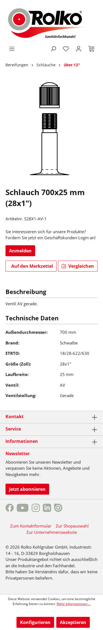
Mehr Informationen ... (74, 604)
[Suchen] (53, 49)
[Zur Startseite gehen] (51, 22)
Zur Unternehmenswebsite (51, 532)
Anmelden (20, 251)
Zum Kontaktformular (30, 526)
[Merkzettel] (66, 49)
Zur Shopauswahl (72, 526)
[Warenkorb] (91, 49)
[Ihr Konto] (78, 49)
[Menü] (11, 49)
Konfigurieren (35, 622)
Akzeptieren (73, 622)
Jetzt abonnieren (27, 489)
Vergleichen (80, 266)
